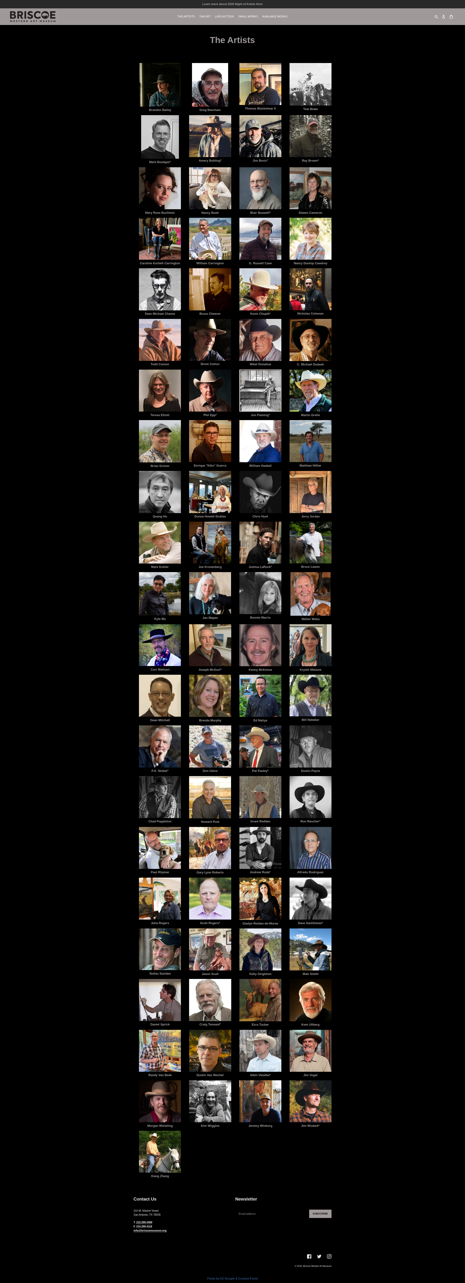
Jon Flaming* (260, 415)
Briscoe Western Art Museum (317, 1266)
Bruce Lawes (310, 566)
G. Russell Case (260, 263)
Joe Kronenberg (210, 567)
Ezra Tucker (260, 1024)
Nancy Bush (210, 212)
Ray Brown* (310, 160)
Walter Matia (311, 619)
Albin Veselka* (260, 1075)
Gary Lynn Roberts (210, 872)
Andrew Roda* (260, 872)
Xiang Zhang (160, 1176)
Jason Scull (210, 974)
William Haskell (260, 466)
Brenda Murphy (210, 720)
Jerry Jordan (310, 516)
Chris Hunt (260, 516)
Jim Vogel (310, 1075)
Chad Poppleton (159, 821)
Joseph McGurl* (210, 669)
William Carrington (210, 263)
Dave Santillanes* (310, 923)
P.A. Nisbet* (160, 771)
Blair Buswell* (260, 212)
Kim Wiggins (210, 1126)
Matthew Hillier (310, 465)
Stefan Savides (160, 973)
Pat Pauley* (260, 771)
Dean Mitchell (160, 720)
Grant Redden (260, 821)
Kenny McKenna (260, 669)
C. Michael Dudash (310, 364)
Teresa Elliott (159, 415)
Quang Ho (160, 516)
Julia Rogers (160, 923)
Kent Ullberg (310, 1024)
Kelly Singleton (260, 974)
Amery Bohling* (210, 160)
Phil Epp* (210, 415)
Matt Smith (310, 974)
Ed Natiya (260, 720)
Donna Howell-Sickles (210, 516)
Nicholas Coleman (310, 313)
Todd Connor (160, 364)
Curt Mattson (160, 669)
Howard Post (210, 821)
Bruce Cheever (210, 313)
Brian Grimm (160, 466)
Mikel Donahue (260, 364)
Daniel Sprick (160, 1024)
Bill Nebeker (310, 720)
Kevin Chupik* (260, 313)
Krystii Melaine (310, 669)
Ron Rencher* (310, 821)
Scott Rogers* (210, 923)
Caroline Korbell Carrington (160, 263)
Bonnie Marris (260, 617)
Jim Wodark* (310, 1126)
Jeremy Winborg (260, 1126)
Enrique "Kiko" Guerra (210, 465)
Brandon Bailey (160, 110)
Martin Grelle (310, 415)
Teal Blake (310, 109)
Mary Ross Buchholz (160, 212)
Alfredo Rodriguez (310, 872)
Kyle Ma (160, 619)
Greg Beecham (210, 110)
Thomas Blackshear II (260, 108)
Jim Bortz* (260, 160)
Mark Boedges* (160, 162)
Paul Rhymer (160, 872)
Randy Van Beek (160, 1075)
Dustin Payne (310, 771)
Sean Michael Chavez (160, 313)
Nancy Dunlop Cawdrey (310, 263)
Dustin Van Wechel (210, 1075)
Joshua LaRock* (260, 567)
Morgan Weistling (160, 1126)
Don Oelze (210, 771)
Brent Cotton (210, 364)
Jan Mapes (210, 618)
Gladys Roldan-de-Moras (260, 923)
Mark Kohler (160, 567)
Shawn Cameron (310, 212)
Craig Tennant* (210, 1024)
